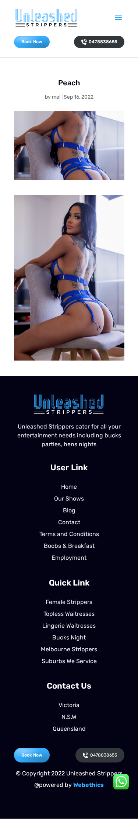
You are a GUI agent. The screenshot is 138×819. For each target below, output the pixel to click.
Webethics (88, 784)
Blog (69, 510)
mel (56, 97)
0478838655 (103, 41)
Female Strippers (69, 601)
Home (69, 486)
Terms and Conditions (69, 534)
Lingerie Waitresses (69, 625)
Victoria (69, 705)
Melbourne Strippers (69, 649)
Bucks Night (69, 637)
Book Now (31, 41)
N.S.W (69, 716)
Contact (69, 522)
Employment (69, 557)
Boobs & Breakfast (69, 545)
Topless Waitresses (69, 613)
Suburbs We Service (69, 661)
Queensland (69, 728)
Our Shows (69, 498)
